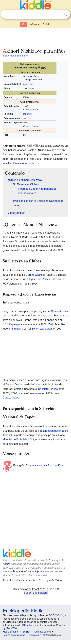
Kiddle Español (10, 631)
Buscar (65, 14)
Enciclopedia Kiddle (23, 610)
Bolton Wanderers (42, 328)
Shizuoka (27, 76)
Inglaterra (17, 328)
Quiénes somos (43, 631)
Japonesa (28, 84)
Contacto (34, 635)
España (49, 320)
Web (24, 24)
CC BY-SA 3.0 (56, 615)
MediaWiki (11, 628)
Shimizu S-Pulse (48, 389)
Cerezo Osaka (31, 109)
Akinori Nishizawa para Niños (20, 580)
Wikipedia (27, 625)
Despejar (58, 14)
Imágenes (34, 24)
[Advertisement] (35, 37)
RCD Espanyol (11, 324)
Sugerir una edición (35, 592)
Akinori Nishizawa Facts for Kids (44, 465)
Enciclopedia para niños (15, 55)
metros (31, 88)
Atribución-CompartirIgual (27, 571)
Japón (36, 76)
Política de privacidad (14, 635)
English (45, 24)
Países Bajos (49, 279)
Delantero (28, 113)
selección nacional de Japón (22, 163)
